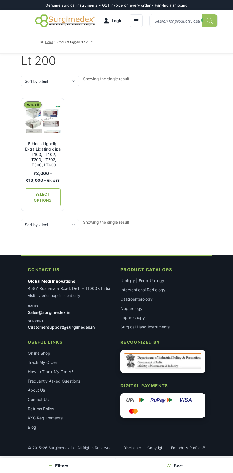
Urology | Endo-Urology (142, 280)
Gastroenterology (136, 299)
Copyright (156, 447)
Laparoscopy (132, 317)
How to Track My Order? (50, 371)
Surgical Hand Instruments (145, 326)
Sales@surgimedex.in (49, 312)
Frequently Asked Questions (54, 381)
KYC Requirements (45, 417)
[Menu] (136, 20)
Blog (32, 427)
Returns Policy (41, 408)
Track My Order (42, 362)
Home (49, 42)
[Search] (209, 20)
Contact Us (38, 399)
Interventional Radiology (142, 289)
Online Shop (39, 353)
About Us (36, 390)
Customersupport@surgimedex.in (61, 327)
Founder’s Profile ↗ (188, 447)
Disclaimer (132, 447)
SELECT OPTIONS (42, 197)
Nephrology (131, 308)
